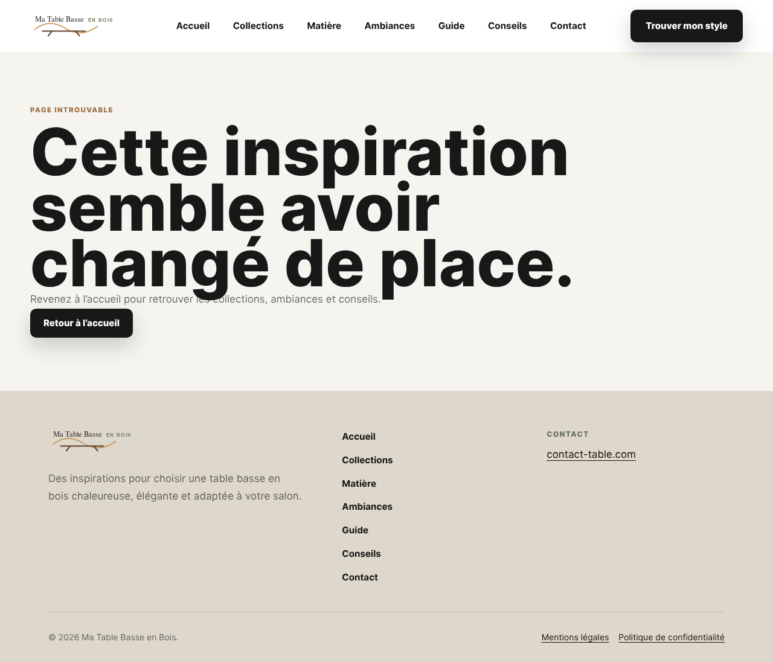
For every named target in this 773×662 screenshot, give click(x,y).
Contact (568, 25)
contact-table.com (591, 455)
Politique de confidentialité (671, 637)
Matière (324, 25)
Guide (451, 25)
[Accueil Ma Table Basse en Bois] (81, 26)
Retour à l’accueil (81, 323)
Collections (258, 25)
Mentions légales (575, 637)
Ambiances (390, 25)
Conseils (507, 25)
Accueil (193, 25)
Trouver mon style (687, 25)
